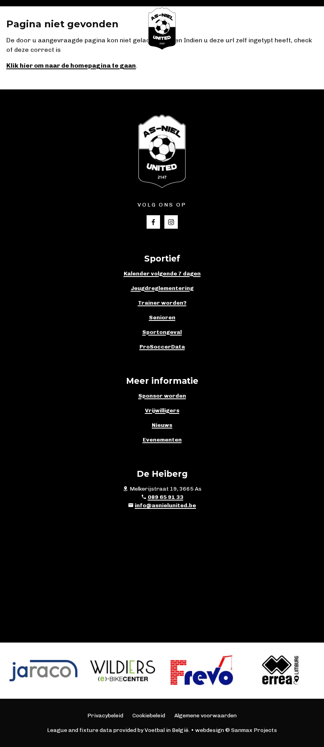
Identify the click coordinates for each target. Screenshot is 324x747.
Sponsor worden (162, 395)
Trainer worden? (162, 303)
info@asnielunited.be (165, 505)
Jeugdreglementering (162, 288)
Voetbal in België (166, 730)
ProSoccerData (162, 346)
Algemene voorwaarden (205, 715)
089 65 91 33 (165, 497)
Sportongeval (162, 332)
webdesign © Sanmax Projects (236, 730)
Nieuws (162, 425)
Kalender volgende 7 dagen (162, 273)
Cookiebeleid (148, 715)
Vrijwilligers (162, 410)
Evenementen (162, 439)
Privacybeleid (105, 715)
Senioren (162, 317)
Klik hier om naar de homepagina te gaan (71, 65)
